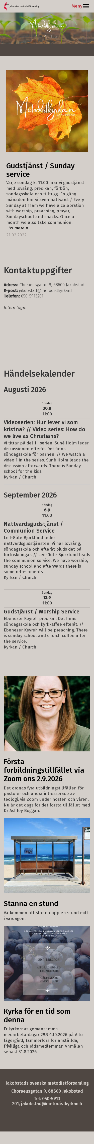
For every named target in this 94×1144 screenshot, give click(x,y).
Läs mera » (17, 228)
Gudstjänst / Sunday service (40, 170)
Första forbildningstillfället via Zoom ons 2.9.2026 (44, 770)
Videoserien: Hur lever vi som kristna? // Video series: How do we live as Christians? (44, 429)
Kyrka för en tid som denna (37, 1015)
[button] (86, 6)
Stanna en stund (31, 903)
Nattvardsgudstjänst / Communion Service (33, 527)
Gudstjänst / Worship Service (41, 611)
